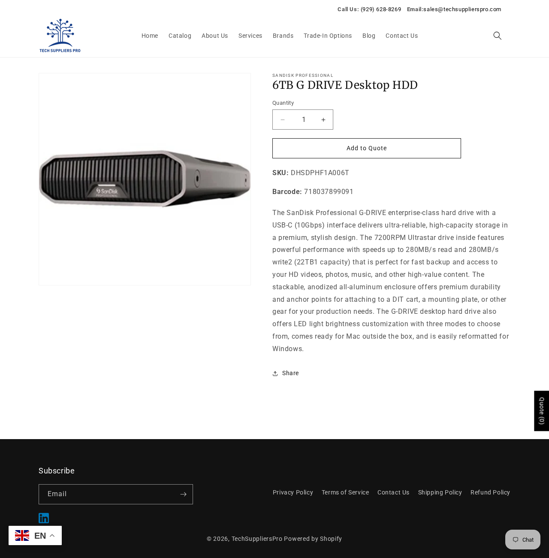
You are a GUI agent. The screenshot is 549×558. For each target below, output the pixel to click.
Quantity (283, 103)
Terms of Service (345, 492)
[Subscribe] (183, 494)
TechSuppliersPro (257, 538)
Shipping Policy (440, 492)
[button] (497, 35)
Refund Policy (490, 492)
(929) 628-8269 (381, 9)
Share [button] (290, 373)
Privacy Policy (293, 492)
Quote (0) (541, 411)
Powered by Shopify (313, 538)
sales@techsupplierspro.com (462, 9)
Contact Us (393, 492)
